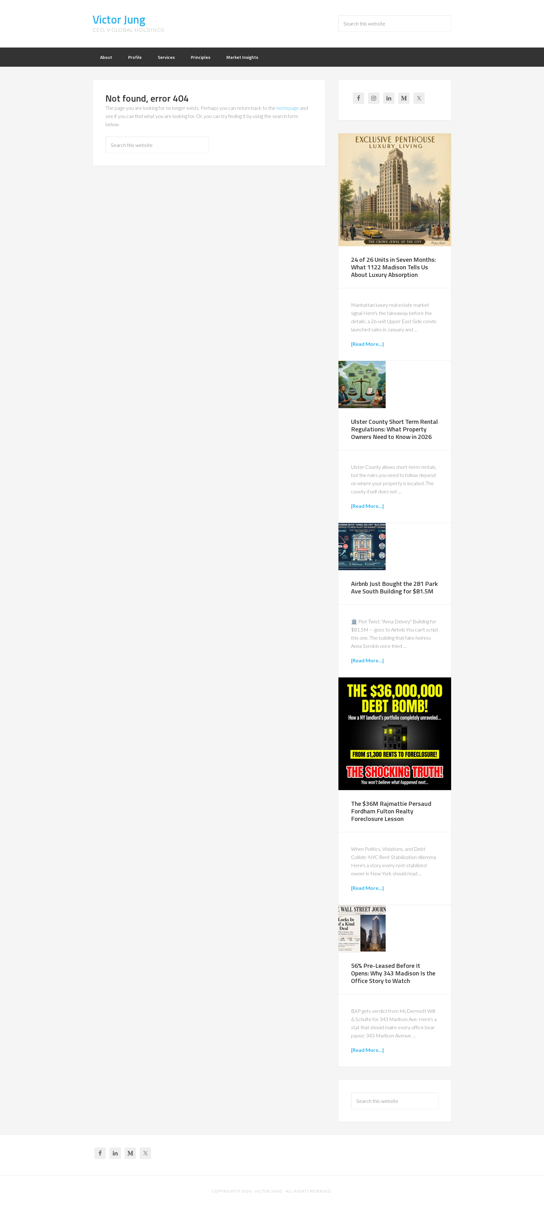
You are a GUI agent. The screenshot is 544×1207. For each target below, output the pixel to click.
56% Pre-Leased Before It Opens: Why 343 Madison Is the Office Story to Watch (393, 973)
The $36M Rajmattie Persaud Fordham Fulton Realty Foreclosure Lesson (391, 811)
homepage (287, 108)
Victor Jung (119, 19)
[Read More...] (367, 344)
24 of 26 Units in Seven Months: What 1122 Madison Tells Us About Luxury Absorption (393, 267)
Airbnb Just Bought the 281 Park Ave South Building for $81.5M (394, 587)
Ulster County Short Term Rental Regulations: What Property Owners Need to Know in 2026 (394, 429)
